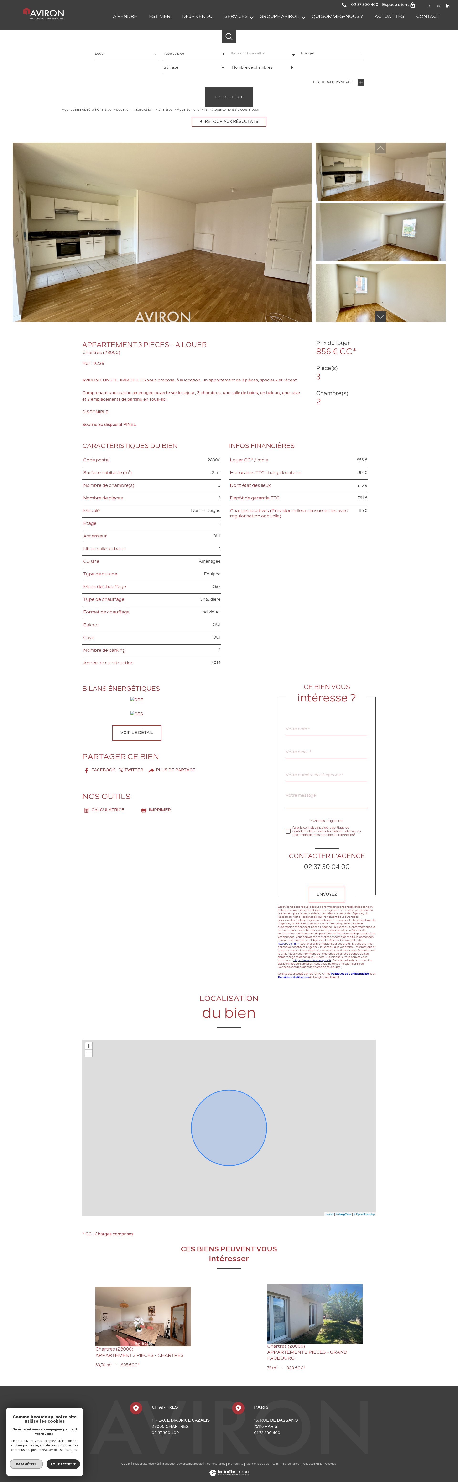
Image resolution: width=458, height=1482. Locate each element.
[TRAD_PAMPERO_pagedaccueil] (43, 19)
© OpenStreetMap (364, 1214)
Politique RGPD (312, 1464)
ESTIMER (159, 17)
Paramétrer (26, 1464)
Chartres (165, 109)
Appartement (188, 109)
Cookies (330, 1464)
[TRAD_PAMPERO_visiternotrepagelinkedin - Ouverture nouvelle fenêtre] (447, 6)
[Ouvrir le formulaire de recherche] (229, 37)
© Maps (343, 1214)
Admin (276, 1464)
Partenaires (291, 1464)
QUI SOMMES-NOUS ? (337, 17)
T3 (206, 109)
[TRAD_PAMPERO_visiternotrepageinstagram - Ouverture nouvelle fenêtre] (438, 6)
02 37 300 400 (165, 1433)
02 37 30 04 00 (327, 867)
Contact (427, 17)
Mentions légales (257, 1464)
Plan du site (235, 1464)
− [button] (88, 1053)
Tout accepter (63, 1464)
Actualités (389, 17)
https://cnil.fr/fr (289, 943)
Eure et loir (144, 109)
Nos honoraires (215, 1464)
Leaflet (329, 1214)
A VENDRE (125, 17)
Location (123, 109)
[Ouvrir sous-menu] (252, 17)
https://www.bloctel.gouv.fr (312, 960)
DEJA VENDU (197, 17)
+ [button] (88, 1046)
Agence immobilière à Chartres (86, 109)
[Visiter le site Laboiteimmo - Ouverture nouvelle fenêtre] (229, 1475)
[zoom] (162, 321)
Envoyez (327, 894)
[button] (380, 316)
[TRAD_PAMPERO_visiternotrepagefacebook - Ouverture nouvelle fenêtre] (429, 6)
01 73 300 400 (267, 1433)
